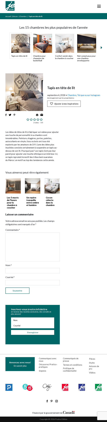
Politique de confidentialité (69, 369)
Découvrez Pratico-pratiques (48, 365)
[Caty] (47, 387)
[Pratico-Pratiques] (8, 387)
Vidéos (92, 372)
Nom (8, 265)
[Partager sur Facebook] (6, 115)
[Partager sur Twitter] (10, 115)
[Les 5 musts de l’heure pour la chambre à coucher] (13, 186)
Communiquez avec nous (47, 359)
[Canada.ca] (69, 412)
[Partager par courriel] (41, 115)
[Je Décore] (9, 6)
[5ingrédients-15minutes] (27, 387)
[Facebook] (47, 401)
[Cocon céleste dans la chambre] (52, 186)
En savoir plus (20, 364)
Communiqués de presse (70, 359)
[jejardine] (98, 387)
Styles (92, 362)
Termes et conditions (72, 365)
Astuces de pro (94, 367)
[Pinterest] (52, 401)
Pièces (92, 359)
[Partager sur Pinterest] (14, 115)
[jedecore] (81, 387)
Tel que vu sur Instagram (88, 95)
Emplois (42, 371)
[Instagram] (56, 401)
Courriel (10, 277)
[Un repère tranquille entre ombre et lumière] (32, 186)
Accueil (8, 16)
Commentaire (12, 229)
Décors (15, 16)
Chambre (23, 16)
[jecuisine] (65, 387)
